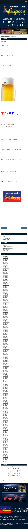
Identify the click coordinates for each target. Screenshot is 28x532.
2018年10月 (6, 383)
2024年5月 (5, 295)
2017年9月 (5, 401)
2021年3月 (5, 341)
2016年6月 (5, 422)
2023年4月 (5, 313)
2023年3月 (5, 314)
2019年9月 (5, 367)
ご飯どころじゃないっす (9, 246)
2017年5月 (5, 407)
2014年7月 (5, 455)
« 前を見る (4, 227)
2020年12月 (6, 346)
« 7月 (2, 480)
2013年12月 (6, 461)
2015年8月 (5, 437)
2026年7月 (5, 258)
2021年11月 (5, 336)
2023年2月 (5, 316)
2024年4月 (5, 296)
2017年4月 (5, 408)
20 (14, 475)
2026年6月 (5, 259)
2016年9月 (5, 418)
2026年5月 (5, 260)
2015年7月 (5, 438)
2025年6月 (5, 276)
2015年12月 (6, 431)
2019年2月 (5, 377)
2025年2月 (5, 282)
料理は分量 (5, 251)
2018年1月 (5, 395)
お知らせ (7, 36)
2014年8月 (5, 454)
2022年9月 (5, 323)
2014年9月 (5, 452)
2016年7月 (5, 421)
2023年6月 (5, 310)
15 (17, 473)
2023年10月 (6, 305)
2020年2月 (5, 360)
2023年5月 (5, 312)
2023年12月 (6, 302)
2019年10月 (6, 366)
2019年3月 (5, 376)
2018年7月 (5, 387)
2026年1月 (5, 266)
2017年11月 (5, 398)
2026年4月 (5, 262)
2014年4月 (5, 458)
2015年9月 (5, 435)
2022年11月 (5, 320)
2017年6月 (5, 405)
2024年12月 (6, 285)
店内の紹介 (21, 523)
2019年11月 (5, 364)
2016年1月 (5, 430)
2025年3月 (5, 280)
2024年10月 (6, 287)
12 (12, 473)
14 (15, 473)
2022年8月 (5, 324)
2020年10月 (6, 349)
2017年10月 (6, 400)
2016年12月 (6, 414)
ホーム (3, 36)
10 (8, 473)
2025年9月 (5, 272)
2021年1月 (5, 344)
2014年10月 (6, 451)
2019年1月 (5, 378)
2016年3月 (5, 427)
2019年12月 (6, 363)
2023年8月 (5, 307)
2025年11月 (5, 269)
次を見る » (24, 227)
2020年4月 (5, 357)
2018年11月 (5, 381)
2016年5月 (5, 424)
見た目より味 (6, 249)
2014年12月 (6, 448)
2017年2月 (5, 411)
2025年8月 (5, 273)
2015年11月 (5, 432)
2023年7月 (5, 309)
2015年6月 (5, 440)
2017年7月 (5, 404)
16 (19, 473)
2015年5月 (5, 441)
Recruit (4, 524)
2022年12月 (6, 319)
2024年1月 (5, 300)
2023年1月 (5, 317)
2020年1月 (5, 361)
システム (12, 523)
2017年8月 (5, 403)
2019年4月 (5, 374)
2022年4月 (5, 330)
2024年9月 (5, 289)
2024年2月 (5, 299)
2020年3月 (5, 359)
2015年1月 (5, 447)
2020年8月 (5, 351)
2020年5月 (5, 356)
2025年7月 (5, 275)
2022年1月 (5, 333)
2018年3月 (5, 393)
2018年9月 (5, 384)
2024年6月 (5, 293)
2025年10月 (6, 270)
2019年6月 (5, 371)
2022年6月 (5, 327)
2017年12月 (6, 397)
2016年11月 (5, 415)
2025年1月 (5, 283)
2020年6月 (5, 354)
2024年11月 (5, 286)
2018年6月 (5, 388)
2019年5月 (5, 373)
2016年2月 (5, 428)
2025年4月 (5, 279)
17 (8, 475)
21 (15, 475)
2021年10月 (6, 337)
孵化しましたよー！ (8, 248)
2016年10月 (6, 417)
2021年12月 (6, 334)
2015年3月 (5, 444)
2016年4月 (5, 425)
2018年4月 (5, 391)
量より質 (5, 245)
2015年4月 (5, 442)
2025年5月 (5, 278)
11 (10, 473)
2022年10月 (6, 322)
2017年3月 (5, 410)
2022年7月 (5, 326)
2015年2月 (5, 445)
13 (14, 473)
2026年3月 (5, 263)
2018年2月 (5, 394)
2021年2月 (5, 343)
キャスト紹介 (6, 523)
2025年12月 (6, 268)
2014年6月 (5, 457)
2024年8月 (5, 290)
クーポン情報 (6, 239)
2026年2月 (5, 265)
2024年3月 (5, 297)
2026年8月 (5, 256)
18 (10, 475)
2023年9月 (5, 306)
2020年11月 (5, 347)
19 (12, 475)
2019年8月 (5, 368)
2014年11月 (5, 450)
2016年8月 (5, 420)
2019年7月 (5, 370)
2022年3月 (5, 332)
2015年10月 (6, 434)
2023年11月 (5, 303)
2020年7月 (5, 353)
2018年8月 (5, 386)
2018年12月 (6, 380)
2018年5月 (5, 390)
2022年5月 (5, 329)
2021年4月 (5, 340)
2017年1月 (5, 413)
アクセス (16, 523)
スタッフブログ (6, 238)
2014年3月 (5, 459)
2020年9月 (5, 350)
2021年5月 (5, 339)
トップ (1, 523)
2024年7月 (5, 292)
